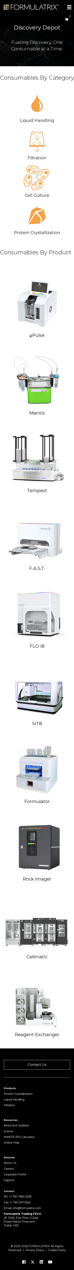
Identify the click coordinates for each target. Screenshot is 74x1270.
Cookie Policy (57, 1250)
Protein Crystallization (18, 1094)
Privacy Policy (35, 1250)
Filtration (9, 1105)
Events (8, 1131)
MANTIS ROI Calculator (19, 1137)
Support (9, 1180)
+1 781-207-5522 (20, 1202)
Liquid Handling (14, 1099)
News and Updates (16, 1125)
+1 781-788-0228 (20, 1196)
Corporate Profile (15, 1174)
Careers (9, 1168)
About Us (10, 1163)
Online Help (11, 1142)
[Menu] (69, 7)
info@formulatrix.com (27, 1208)
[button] (37, 1065)
